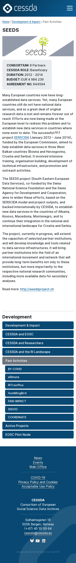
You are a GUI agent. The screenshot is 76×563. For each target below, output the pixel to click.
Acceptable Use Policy (38, 486)
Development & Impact (26, 21)
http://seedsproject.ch (37, 289)
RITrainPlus (16, 385)
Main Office (38, 467)
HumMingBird (17, 393)
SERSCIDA (21, 137)
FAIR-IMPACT (17, 401)
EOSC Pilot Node (18, 435)
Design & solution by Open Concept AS (38, 551)
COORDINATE (17, 417)
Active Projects (16, 426)
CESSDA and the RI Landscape (27, 352)
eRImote (13, 377)
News (38, 458)
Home (5, 21)
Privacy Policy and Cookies (38, 482)
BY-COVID (15, 369)
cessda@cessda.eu (38, 533)
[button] (69, 8)
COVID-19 (38, 477)
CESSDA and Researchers (24, 343)
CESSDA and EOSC (19, 334)
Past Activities (16, 361)
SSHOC (13, 409)
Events (38, 462)
